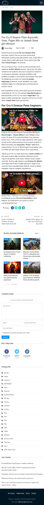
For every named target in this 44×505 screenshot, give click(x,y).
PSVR (6, 431)
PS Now (6, 398)
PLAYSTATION (9, 395)
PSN (5, 428)
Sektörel (6, 435)
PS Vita (6, 409)
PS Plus (6, 402)
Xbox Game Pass (9, 450)
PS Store (7, 406)
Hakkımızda (20, 493)
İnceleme (7, 380)
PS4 (5, 420)
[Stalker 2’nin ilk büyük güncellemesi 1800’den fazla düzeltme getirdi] (31, 268)
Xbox (5, 446)
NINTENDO (8, 384)
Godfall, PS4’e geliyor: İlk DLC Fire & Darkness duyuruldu (34, 221)
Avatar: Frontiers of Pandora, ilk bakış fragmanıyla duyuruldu (9, 221)
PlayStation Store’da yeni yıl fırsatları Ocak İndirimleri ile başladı (22, 474)
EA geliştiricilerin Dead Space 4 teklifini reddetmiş (17, 463)
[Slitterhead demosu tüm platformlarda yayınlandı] (12, 268)
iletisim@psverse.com (26, 502)
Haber (6, 376)
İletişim (34, 493)
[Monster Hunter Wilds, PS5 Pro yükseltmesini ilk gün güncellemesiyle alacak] (31, 244)
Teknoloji (7, 442)
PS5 (19, 195)
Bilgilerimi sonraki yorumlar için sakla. (16, 333)
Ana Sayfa (11, 493)
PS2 (5, 413)
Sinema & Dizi (8, 439)
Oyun (6, 239)
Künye (28, 493)
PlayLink (7, 391)
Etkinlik (6, 373)
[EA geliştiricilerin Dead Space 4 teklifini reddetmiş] (12, 244)
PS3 (5, 417)
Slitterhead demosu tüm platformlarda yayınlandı (17, 478)
